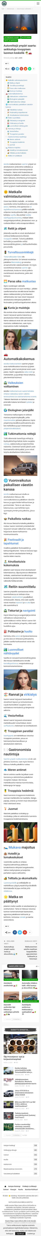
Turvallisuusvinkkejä (20, 252)
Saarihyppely (9, 735)
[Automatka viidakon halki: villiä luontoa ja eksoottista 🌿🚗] (29, 975)
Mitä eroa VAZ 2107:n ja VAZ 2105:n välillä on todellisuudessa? (25, 1104)
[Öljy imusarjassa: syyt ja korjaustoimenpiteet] (20, 1044)
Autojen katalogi (9, 1145)
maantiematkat (9, 420)
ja (22, 244)
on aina (27, 602)
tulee (19, 257)
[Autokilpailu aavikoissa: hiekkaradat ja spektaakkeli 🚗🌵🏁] (29, 996)
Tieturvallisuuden (10, 257)
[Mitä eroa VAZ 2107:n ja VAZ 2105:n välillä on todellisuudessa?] (8, 1104)
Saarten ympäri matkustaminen (16, 759)
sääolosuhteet (17, 597)
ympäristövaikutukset (12, 428)
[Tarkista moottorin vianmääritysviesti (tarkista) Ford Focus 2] (8, 1116)
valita (26, 372)
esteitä (33, 396)
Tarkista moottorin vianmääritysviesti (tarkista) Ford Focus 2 (25, 1115)
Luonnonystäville (10, 883)
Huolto (6, 1159)
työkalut (29, 402)
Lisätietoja (31, 1233)
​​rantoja (6, 444)
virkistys (30, 694)
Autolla (6, 164)
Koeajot (13, 1189)
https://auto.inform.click (22, 1205)
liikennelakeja (16, 262)
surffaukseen (9, 726)
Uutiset (6, 1155)
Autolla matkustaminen (12, 363)
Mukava (15, 847)
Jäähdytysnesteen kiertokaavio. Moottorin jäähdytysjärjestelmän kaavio (25, 1081)
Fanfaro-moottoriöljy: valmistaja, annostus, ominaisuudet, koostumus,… (25, 1126)
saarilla (13, 215)
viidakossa (8, 891)
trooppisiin (8, 238)
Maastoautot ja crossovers (13, 1169)
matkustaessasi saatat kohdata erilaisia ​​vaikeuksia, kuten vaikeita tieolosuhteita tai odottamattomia (19, 394)
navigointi (29, 610)
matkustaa (29, 281)
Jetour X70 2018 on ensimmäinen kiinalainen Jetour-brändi (24, 1093)
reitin (31, 372)
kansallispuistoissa (11, 663)
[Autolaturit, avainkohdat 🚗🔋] (11, 975)
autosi (6, 206)
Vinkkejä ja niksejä (10, 1150)
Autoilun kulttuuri (31, 1189)
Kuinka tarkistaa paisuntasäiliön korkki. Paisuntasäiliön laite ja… (24, 1070)
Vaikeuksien (15, 382)
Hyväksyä (20, 1233)
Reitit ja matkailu (10, 40)
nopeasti (19, 602)
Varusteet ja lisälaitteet (12, 1174)
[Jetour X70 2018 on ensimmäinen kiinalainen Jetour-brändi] (8, 1093)
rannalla (23, 917)
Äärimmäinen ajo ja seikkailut (12, 1001)
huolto (28, 631)
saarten (25, 164)
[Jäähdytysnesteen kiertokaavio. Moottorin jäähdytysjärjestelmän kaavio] (8, 1082)
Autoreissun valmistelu (12, 37)
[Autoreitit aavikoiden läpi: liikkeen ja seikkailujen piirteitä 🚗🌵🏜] (11, 996)
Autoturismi (26, 37)
